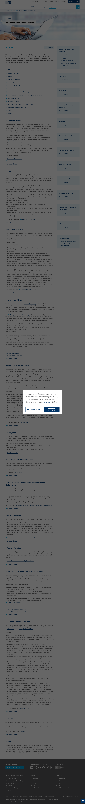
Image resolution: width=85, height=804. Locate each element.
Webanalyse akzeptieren (51, 409)
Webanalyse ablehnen (33, 409)
